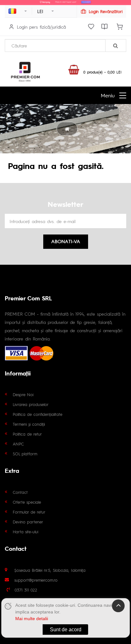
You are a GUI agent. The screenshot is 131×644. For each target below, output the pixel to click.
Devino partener (28, 521)
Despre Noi (23, 394)
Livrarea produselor (31, 404)
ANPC (18, 443)
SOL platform (25, 453)
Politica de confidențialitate (37, 414)
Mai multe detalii (31, 618)
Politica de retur (27, 434)
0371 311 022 (26, 589)
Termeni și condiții (29, 424)
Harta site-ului (25, 531)
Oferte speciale (27, 502)
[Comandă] (119, 27)
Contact (20, 492)
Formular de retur (29, 511)
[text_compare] (104, 27)
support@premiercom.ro (36, 580)
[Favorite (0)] (91, 27)
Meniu (107, 95)
